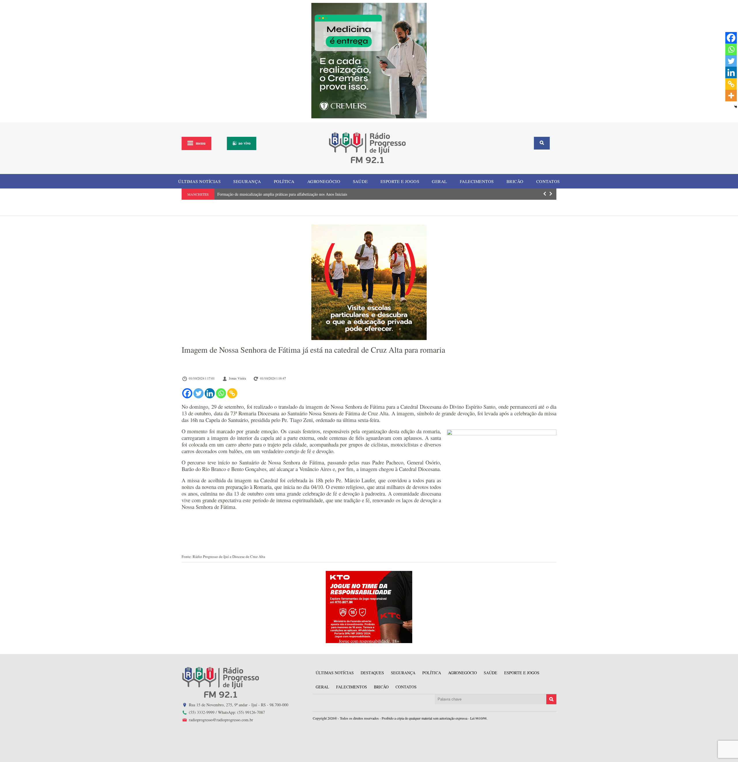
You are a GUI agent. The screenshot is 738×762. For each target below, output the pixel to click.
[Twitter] (198, 393)
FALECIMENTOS (477, 181)
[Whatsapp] (221, 393)
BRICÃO (515, 181)
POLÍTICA (284, 181)
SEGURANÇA (247, 181)
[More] (731, 95)
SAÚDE (360, 181)
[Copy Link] (232, 393)
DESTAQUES (372, 672)
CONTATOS (548, 181)
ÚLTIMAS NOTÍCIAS (199, 181)
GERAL (439, 181)
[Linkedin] (210, 393)
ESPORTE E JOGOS (400, 181)
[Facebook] (187, 393)
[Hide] (735, 106)
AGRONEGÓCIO (323, 181)
